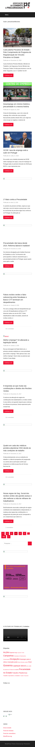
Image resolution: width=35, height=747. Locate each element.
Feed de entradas (8, 730)
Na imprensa (6, 669)
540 (4, 536)
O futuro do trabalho (14, 669)
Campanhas (8, 656)
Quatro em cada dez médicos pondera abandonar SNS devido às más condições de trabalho (17, 448)
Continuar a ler (8, 75)
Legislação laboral (19, 666)
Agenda (12, 652)
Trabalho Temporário (24, 675)
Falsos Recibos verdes (23, 662)
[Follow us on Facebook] (4, 716)
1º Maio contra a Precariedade (15, 199)
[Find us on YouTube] (7, 716)
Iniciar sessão (7, 727)
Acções (6, 652)
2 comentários (9, 527)
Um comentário (10, 328)
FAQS (30, 662)
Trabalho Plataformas (19, 673)
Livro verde (28, 666)
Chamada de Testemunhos (20, 656)
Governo (7, 665)
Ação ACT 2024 (21, 652)
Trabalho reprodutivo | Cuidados (11, 675)
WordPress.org (7, 736)
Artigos (16, 652)
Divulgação (14, 659)
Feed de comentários (9, 733)
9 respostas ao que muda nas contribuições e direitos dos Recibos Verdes (17, 388)
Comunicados (6, 659)
